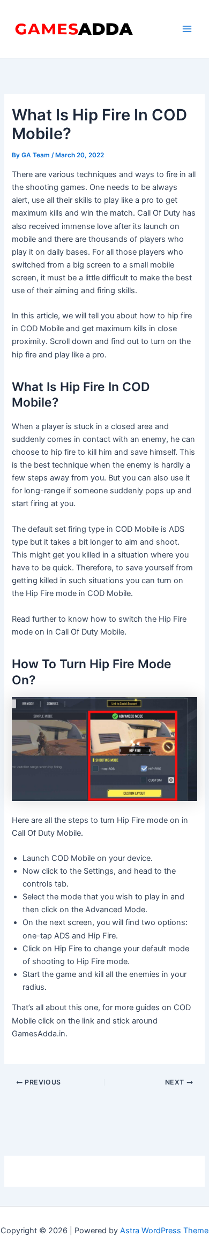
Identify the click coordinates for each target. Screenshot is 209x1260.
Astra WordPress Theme (164, 1230)
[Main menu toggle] (187, 29)
